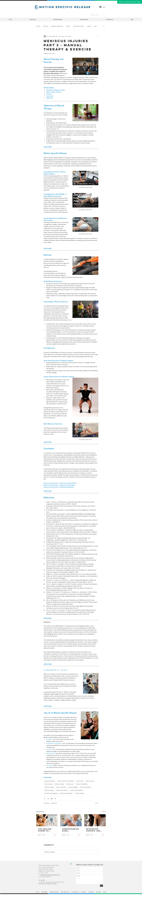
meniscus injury (49, 784)
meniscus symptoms (50, 781)
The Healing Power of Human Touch (45, 830)
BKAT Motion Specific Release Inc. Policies (48, 883)
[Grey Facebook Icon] (39, 880)
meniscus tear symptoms (66, 793)
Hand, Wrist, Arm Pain (78, 26)
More (95, 26)
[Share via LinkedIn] (51, 798)
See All (104, 811)
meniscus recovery (49, 787)
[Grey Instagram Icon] (44, 880)
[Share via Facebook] (44, 798)
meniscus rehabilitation (82, 784)
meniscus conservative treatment (65, 781)
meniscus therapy (49, 790)
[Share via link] (55, 798)
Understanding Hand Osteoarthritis (71, 830)
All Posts (38, 26)
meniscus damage (73, 787)
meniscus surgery (79, 793)
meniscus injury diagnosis (51, 793)
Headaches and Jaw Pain (57, 26)
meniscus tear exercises (62, 790)
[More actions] (97, 36)
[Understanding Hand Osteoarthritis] (71, 820)
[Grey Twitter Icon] (41, 880)
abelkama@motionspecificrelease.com (50, 874)
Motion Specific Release (65, 7)
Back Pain (45, 26)
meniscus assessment (85, 787)
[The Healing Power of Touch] (47, 820)
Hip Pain (68, 26)
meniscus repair (90, 781)
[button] (104, 26)
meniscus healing (59, 784)
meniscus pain (70, 784)
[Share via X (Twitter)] (48, 798)
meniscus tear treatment (76, 790)
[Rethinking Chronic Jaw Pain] (95, 820)
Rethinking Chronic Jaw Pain (93, 830)
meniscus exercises (61, 787)
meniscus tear (79, 781)
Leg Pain (89, 26)
